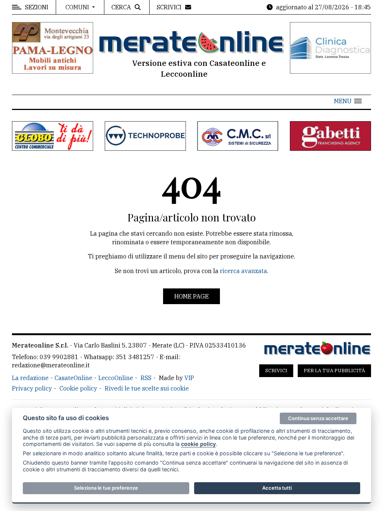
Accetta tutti (277, 488)
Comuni (78, 7)
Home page (191, 296)
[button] (347, 101)
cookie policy (198, 444)
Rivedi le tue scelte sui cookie (147, 388)
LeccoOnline (115, 378)
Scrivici (276, 370)
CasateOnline (73, 378)
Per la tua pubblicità (334, 370)
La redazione (30, 378)
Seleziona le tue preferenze (106, 488)
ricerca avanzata (243, 271)
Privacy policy (32, 388)
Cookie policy (78, 388)
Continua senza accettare (318, 418)
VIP (189, 378)
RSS (146, 378)
